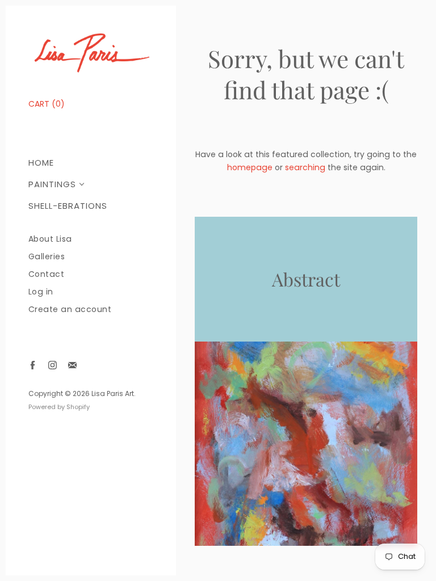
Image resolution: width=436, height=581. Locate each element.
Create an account (70, 309)
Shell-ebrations (67, 205)
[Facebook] (32, 365)
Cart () (46, 104)
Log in (40, 292)
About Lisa (50, 239)
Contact (46, 274)
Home (41, 162)
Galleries (46, 257)
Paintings (52, 184)
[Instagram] (52, 365)
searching (305, 167)
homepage (249, 167)
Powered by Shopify (59, 406)
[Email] (72, 365)
